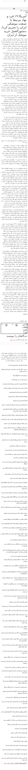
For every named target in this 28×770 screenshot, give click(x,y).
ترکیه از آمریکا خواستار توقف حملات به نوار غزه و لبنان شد (14, 419)
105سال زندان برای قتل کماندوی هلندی (18, 392)
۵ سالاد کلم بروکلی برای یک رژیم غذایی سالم (17, 707)
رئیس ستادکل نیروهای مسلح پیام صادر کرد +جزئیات (15, 423)
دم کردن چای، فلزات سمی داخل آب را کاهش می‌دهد (15, 720)
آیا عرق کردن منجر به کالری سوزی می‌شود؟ (17, 724)
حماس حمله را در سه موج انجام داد (19, 379)
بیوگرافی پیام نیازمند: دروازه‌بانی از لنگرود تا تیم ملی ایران (14, 492)
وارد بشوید (12, 339)
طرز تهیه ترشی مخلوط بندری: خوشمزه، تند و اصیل (15, 753)
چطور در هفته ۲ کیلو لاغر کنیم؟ (20, 741)
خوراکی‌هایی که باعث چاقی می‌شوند (19, 732)
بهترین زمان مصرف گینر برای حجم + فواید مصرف (16, 474)
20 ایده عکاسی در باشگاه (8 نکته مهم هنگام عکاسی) (15, 519)
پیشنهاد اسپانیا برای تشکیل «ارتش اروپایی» (17, 396)
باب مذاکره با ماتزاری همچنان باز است (18, 539)
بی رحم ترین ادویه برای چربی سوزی (19, 737)
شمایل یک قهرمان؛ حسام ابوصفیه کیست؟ (17, 365)
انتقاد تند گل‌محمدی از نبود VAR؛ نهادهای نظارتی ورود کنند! (14, 496)
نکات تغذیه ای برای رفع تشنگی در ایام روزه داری (16, 697)
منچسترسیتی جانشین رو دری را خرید (19, 556)
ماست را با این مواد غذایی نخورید (19, 716)
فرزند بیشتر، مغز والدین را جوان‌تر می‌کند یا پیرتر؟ (16, 667)
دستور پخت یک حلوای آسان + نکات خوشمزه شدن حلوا (15, 749)
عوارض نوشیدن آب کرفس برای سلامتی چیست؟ (16, 745)
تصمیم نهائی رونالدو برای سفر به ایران (18, 478)
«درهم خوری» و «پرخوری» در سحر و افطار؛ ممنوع (15, 657)
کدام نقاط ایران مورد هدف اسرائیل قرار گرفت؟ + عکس (14, 404)
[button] (14, 8)
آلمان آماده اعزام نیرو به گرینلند (20, 400)
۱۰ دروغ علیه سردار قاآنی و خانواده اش (18, 445)
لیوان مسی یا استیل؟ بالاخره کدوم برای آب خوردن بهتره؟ (14, 606)
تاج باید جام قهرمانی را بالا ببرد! (20, 457)
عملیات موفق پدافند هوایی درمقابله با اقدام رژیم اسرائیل (14, 415)
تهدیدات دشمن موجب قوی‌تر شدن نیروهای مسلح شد (15, 388)
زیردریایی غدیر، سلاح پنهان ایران (20, 375)
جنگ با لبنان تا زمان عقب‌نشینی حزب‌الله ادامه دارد (16, 454)
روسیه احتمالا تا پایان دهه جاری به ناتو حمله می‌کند (16, 450)
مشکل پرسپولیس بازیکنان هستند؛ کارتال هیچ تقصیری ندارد (14, 523)
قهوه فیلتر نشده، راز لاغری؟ (21, 728)
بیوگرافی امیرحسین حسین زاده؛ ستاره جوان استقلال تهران (14, 482)
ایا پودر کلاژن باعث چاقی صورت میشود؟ (18, 602)
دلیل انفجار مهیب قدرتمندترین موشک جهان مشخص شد (14, 383)
